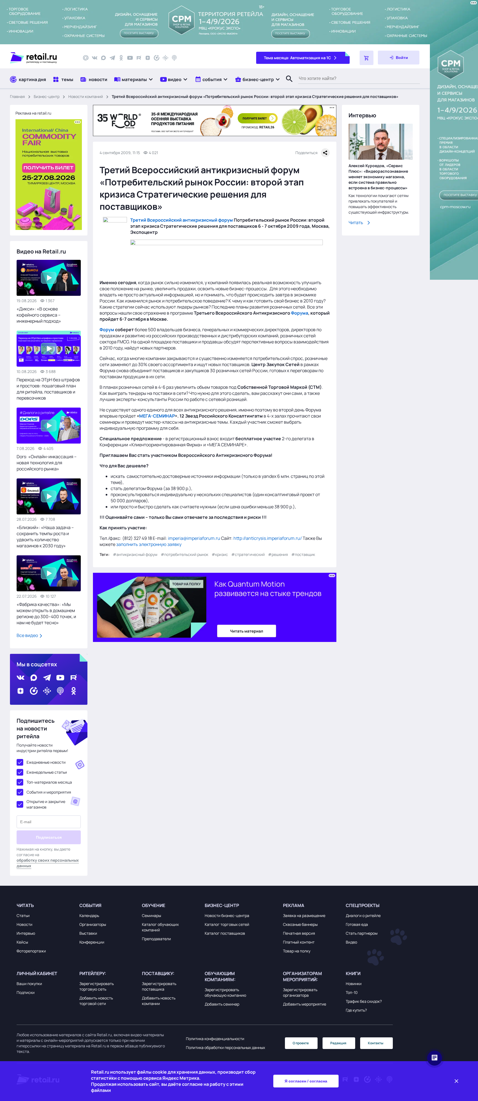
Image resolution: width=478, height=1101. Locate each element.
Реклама (293, 905)
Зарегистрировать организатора (300, 992)
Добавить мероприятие (304, 1004)
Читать (356, 222)
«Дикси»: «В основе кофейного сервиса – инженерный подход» (39, 315)
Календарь (89, 915)
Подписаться (49, 837)
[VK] (94, 58)
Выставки (88, 933)
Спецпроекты (363, 905)
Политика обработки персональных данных (225, 1047)
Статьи (23, 915)
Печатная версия (299, 933)
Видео (351, 942)
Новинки (354, 983)
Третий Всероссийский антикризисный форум (181, 220)
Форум (107, 330)
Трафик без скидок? (364, 1001)
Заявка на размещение (304, 915)
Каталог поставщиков (225, 933)
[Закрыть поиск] (287, 84)
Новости (24, 924)
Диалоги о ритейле (363, 915)
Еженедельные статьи (47, 772)
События (90, 905)
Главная (17, 96)
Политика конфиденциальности (215, 1038)
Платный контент (299, 942)
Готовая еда (357, 924)
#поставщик (303, 554)
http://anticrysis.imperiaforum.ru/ (267, 538)
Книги (353, 973)
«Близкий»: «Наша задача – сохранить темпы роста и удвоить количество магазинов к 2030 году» (45, 536)
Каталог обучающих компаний (160, 927)
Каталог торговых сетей (227, 924)
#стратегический (248, 554)
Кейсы (22, 942)
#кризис (220, 554)
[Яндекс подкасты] (156, 58)
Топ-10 (352, 992)
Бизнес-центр (46, 96)
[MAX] (103, 58)
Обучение (153, 905)
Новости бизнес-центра (227, 915)
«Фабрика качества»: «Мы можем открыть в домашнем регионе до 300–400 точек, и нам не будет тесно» (46, 613)
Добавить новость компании (158, 1000)
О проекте (301, 1043)
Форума (299, 313)
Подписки (26, 992)
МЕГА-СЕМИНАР (157, 416)
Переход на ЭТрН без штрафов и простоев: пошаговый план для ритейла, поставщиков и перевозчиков (48, 389)
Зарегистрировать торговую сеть (96, 986)
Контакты (375, 1043)
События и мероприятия (49, 792)
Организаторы (92, 924)
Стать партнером (362, 933)
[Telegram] (112, 58)
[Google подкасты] (165, 58)
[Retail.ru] (41, 57)
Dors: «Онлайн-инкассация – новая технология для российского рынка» (47, 463)
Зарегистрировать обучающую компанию (225, 992)
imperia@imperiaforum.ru (194, 538)
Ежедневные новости (46, 762)
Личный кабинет (37, 973)
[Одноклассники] (121, 58)
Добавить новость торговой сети (96, 1000)
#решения (278, 554)
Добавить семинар (222, 1004)
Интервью (26, 933)
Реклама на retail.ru (33, 113)
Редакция (338, 1043)
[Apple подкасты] (174, 58)
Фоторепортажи (31, 951)
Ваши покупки (29, 983)
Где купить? (356, 1010)
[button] (134, 79)
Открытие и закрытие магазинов (46, 804)
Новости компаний (85, 96)
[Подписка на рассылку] (86, 58)
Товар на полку (296, 951)
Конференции (91, 942)
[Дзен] (147, 58)
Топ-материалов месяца (49, 782)
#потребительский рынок (184, 554)
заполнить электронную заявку (148, 544)
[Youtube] (130, 58)
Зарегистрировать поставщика (159, 986)
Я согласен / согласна (306, 1081)
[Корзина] (366, 58)
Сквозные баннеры (300, 924)
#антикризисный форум (135, 554)
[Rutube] (139, 58)
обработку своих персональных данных (48, 863)
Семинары (151, 915)
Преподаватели (156, 938)
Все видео (28, 635)
